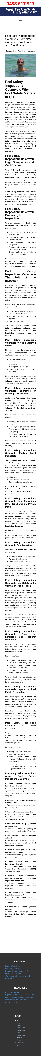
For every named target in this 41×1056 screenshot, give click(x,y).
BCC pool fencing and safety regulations (19, 997)
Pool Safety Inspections (26, 51)
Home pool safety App (13, 973)
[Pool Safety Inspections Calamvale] (20, 77)
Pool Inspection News (21, 1022)
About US (20, 1038)
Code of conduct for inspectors (16, 1000)
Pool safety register (12, 992)
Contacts (20, 1045)
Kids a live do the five (12, 969)
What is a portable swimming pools (17, 976)
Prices (19, 1040)
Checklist (20, 1043)
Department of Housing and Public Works (20, 995)
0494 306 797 (29, 12)
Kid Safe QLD (9, 978)
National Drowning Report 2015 (16, 971)
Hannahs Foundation (12, 966)
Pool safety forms (11, 1002)
